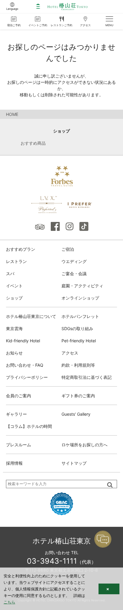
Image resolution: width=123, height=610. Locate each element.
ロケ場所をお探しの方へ (84, 444)
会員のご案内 (18, 395)
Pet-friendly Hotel (78, 340)
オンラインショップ (80, 297)
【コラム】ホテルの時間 (29, 426)
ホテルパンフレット (80, 316)
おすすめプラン (20, 249)
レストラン (16, 261)
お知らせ (14, 352)
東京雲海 (14, 328)
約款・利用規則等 (78, 365)
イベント (14, 285)
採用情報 (14, 463)
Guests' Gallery (75, 414)
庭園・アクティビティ (82, 285)
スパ (10, 273)
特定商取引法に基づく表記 (86, 377)
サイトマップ (74, 463)
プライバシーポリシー (27, 377)
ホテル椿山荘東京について (31, 316)
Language (12, 8)
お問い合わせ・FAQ (24, 365)
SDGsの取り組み (77, 328)
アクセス (69, 352)
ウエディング (74, 261)
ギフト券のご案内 (78, 395)
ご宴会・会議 (74, 273)
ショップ (61, 130)
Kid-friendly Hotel (23, 340)
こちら (9, 602)
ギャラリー (16, 414)
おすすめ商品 (33, 143)
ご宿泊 (67, 249)
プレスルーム (18, 444)
